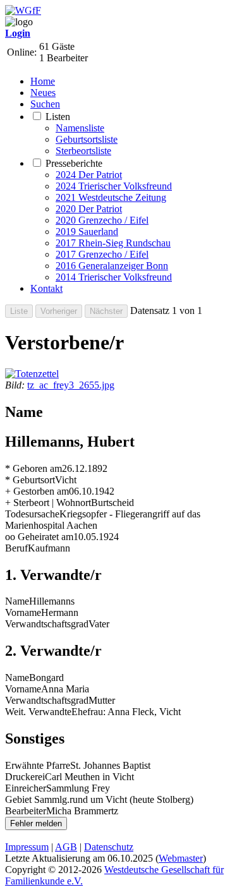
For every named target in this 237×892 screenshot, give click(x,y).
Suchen (45, 104)
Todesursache (32, 514)
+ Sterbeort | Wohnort (48, 502)
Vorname (23, 612)
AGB (66, 846)
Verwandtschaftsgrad (46, 623)
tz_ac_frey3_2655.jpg (70, 385)
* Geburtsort (30, 479)
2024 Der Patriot (89, 174)
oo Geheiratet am (39, 536)
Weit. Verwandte (38, 711)
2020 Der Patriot (89, 208)
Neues (43, 92)
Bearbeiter (25, 810)
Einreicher (25, 788)
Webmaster (181, 858)
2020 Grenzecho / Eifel (102, 220)
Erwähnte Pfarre (37, 765)
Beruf (16, 548)
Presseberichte (74, 163)
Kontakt (46, 288)
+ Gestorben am (37, 491)
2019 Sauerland (87, 231)
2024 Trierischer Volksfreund (114, 186)
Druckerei (25, 776)
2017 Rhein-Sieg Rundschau (113, 243)
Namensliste (80, 128)
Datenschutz (108, 846)
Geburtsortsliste (87, 139)
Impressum (27, 846)
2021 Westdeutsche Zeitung (111, 197)
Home (42, 81)
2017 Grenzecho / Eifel (102, 254)
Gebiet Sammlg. (37, 799)
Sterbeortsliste (83, 150)
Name (17, 601)
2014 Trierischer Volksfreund (114, 277)
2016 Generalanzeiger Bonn (112, 265)
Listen (58, 116)
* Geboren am (33, 468)
